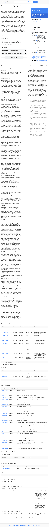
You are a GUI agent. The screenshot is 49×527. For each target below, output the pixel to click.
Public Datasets (23, 525)
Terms (29, 525)
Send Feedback (16, 525)
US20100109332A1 (5, 337)
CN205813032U (5, 415)
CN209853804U (5, 442)
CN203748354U (5, 392)
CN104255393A (5, 404)
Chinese (39, 19)
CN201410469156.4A (6, 459)
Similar (34, 16)
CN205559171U (5, 424)
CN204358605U (5, 397)
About (10, 525)
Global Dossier (44, 60)
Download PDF (36, 14)
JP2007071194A (5, 332)
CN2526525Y (4, 329)
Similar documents (40, 57)
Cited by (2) (43, 56)
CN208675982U (5, 440)
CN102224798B (5, 390)
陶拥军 (36, 21)
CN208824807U (5, 445)
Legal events (34, 57)
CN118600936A (5, 376)
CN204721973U (5, 411)
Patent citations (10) (37, 56)
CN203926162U (5, 406)
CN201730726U (5, 343)
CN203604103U (5, 433)
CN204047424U (5, 357)
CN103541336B (5, 435)
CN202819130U (5, 431)
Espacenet (39, 60)
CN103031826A (5, 353)
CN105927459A (5, 373)
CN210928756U (5, 420)
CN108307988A (5, 413)
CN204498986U (5, 422)
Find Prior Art (43, 14)
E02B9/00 (5, 41)
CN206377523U (5, 408)
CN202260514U (5, 349)
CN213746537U (5, 429)
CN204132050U (5, 448)
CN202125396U (5, 345)
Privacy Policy (34, 525)
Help (39, 525)
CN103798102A (5, 399)
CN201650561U (5, 340)
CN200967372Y (5, 335)
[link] (14, 42)
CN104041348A (5, 395)
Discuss (33, 61)
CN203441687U (5, 438)
